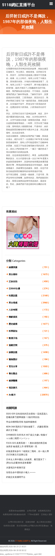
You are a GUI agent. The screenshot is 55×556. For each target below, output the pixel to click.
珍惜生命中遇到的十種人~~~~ (21, 472)
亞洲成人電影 (46, 514)
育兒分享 (29, 366)
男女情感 (29, 302)
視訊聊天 (29, 387)
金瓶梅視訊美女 (44, 511)
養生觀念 (29, 373)
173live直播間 (33, 514)
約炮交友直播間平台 (15, 477)
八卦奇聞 (29, 309)
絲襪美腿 (29, 267)
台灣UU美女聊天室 (15, 522)
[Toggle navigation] (51, 3)
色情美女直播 (9, 526)
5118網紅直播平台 (23, 541)
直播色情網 (30, 522)
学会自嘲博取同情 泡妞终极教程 (21, 422)
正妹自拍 (29, 281)
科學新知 (29, 331)
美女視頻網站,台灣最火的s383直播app (33, 526)
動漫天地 (29, 338)
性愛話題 (29, 295)
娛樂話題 (29, 352)
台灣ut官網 (31, 511)
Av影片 (29, 394)
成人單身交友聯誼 (44, 522)
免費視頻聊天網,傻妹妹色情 (14, 514)
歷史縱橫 (29, 324)
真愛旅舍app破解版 (17, 511)
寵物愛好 (29, 359)
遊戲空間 (29, 345)
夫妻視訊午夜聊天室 (15, 467)
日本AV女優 (29, 288)
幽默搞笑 (29, 317)
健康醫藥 (29, 380)
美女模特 (29, 274)
